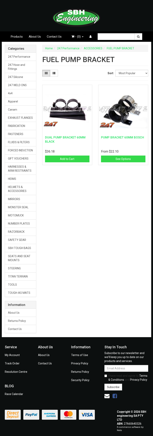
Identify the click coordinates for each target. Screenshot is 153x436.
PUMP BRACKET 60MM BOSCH (122, 137)
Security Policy (80, 380)
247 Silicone (15, 77)
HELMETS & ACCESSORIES (17, 189)
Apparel (13, 101)
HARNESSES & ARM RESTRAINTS (19, 168)
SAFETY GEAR (17, 239)
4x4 (10, 93)
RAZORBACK (16, 231)
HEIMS (12, 178)
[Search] (138, 36)
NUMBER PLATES (19, 223)
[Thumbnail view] (46, 73)
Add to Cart (67, 159)
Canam (12, 109)
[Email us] (107, 396)
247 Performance (19, 56)
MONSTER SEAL (18, 207)
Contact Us (54, 36)
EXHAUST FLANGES (20, 117)
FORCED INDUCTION (20, 150)
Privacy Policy (79, 363)
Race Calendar (14, 394)
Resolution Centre (16, 371)
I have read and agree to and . (128, 377)
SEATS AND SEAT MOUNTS (19, 258)
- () (77, 36)
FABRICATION (16, 125)
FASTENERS (15, 134)
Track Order (12, 363)
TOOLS (12, 284)
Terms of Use (79, 355)
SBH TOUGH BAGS (19, 248)
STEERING (14, 268)
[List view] (54, 73)
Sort (110, 73)
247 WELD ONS (17, 85)
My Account (12, 355)
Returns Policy (17, 320)
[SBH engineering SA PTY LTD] (76, 15)
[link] (115, 396)
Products (17, 36)
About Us (35, 36)
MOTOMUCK (16, 215)
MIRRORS (14, 199)
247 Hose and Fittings (16, 66)
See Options (123, 159)
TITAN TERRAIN (18, 276)
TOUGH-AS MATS (19, 292)
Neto (119, 430)
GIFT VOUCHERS (18, 158)
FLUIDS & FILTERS (19, 142)
